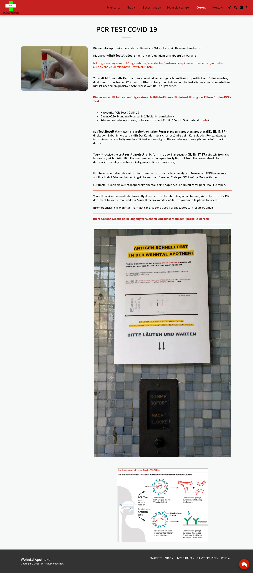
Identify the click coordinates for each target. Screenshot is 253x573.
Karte (204, 120)
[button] (229, 7)
